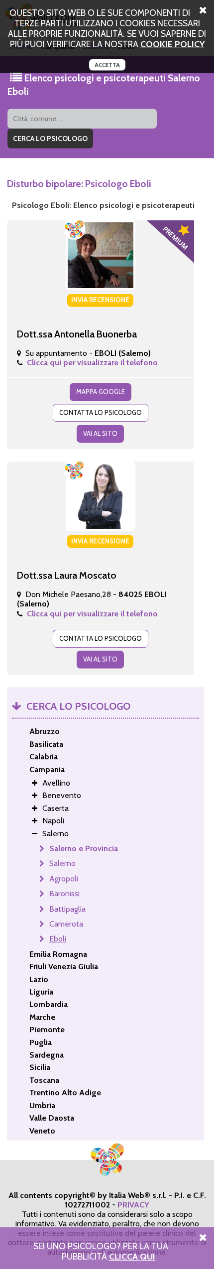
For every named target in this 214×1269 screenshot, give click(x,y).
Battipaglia (67, 909)
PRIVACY (133, 1204)
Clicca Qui (132, 1256)
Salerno (62, 863)
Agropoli (63, 878)
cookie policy (172, 44)
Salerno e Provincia (83, 848)
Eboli (57, 938)
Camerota (66, 924)
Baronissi (64, 893)
